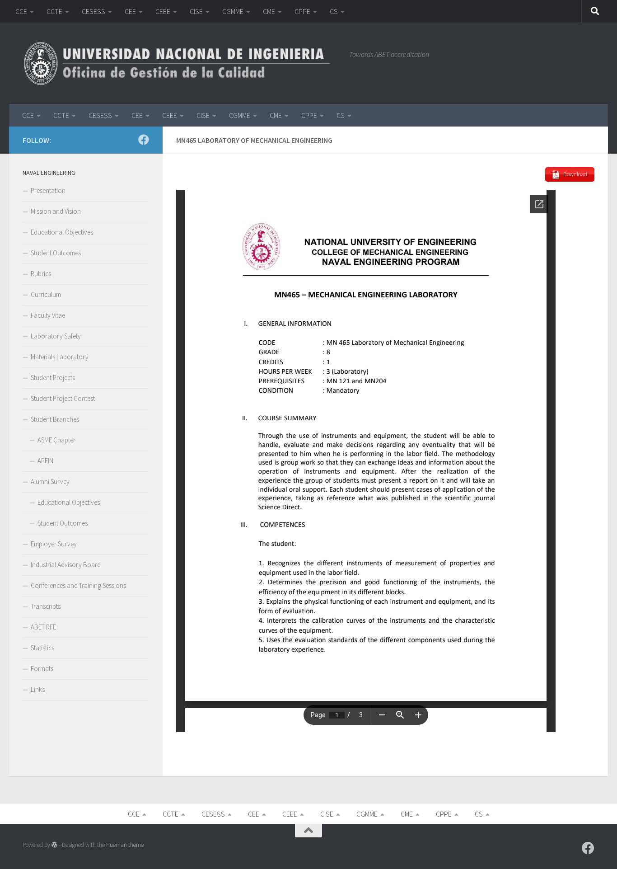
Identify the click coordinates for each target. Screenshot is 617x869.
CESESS (93, 11)
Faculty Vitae (48, 315)
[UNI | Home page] (181, 63)
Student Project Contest (63, 398)
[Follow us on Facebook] (143, 139)
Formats (42, 668)
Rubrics (41, 273)
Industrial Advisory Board (66, 564)
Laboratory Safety (56, 336)
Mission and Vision (56, 211)
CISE (196, 11)
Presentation (48, 190)
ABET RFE (43, 627)
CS (334, 11)
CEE (130, 11)
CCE (21, 11)
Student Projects (53, 377)
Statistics (42, 648)
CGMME (232, 11)
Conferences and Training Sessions (78, 585)
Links (38, 689)
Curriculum (46, 294)
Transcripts (46, 606)
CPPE (302, 11)
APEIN (45, 460)
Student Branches (55, 419)
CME (269, 11)
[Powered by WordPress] (54, 845)
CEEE (162, 11)
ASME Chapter (56, 440)
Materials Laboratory (60, 356)
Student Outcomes (56, 253)
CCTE (54, 11)
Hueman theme (125, 845)
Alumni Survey (50, 481)
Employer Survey (54, 544)
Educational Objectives (62, 232)
